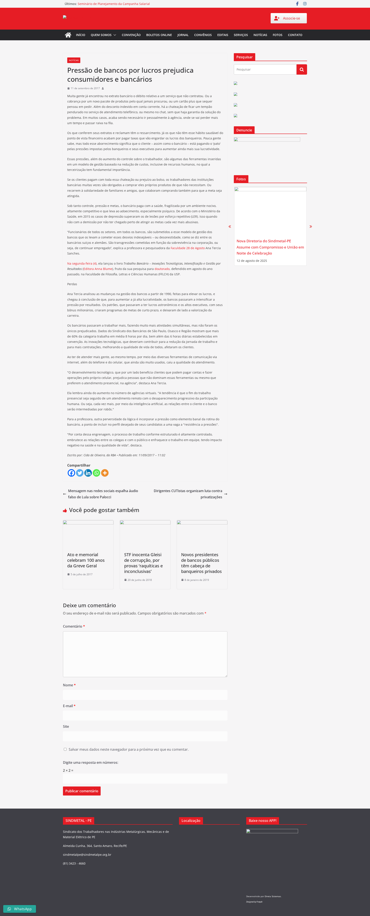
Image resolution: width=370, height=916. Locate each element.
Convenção (131, 35)
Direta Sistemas (273, 896)
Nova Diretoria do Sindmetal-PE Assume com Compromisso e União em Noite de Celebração (270, 247)
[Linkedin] (88, 473)
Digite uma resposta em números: (90, 762)
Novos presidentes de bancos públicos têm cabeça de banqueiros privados (201, 563)
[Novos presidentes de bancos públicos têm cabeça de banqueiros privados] (202, 523)
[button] (114, 35)
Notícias (260, 35)
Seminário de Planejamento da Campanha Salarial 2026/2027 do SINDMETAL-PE (114, 6)
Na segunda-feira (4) (82, 263)
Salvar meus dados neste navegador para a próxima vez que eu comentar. (129, 749)
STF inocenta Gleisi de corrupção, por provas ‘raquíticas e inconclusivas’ (143, 563)
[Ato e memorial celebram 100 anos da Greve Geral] (88, 523)
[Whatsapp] (96, 473)
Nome (69, 685)
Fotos (277, 35)
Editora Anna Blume (98, 269)
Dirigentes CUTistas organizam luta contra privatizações (188, 493)
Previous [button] (229, 226)
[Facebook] (71, 473)
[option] (270, 226)
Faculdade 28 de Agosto (188, 248)
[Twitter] (80, 473)
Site (66, 726)
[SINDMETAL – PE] (68, 35)
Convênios (203, 35)
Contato (295, 35)
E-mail (69, 706)
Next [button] (310, 226)
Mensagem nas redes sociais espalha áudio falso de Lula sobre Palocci (103, 493)
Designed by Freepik (254, 901)
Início (80, 35)
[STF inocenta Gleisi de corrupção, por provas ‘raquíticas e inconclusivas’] (145, 523)
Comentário (74, 626)
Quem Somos (101, 35)
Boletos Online (159, 35)
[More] (105, 473)
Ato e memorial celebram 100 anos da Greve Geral (86, 560)
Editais (222, 35)
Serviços (241, 35)
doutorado (162, 269)
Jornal (183, 35)
